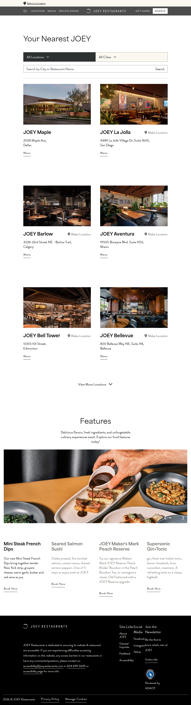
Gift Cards (143, 11)
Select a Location (36, 3)
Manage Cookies (76, 699)
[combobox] (59, 57)
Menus (52, 11)
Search (160, 69)
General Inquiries (124, 645)
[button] (25, 11)
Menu (27, 153)
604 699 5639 (76, 666)
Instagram (139, 645)
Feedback (124, 653)
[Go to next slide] (183, 518)
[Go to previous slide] (165, 518)
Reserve (160, 11)
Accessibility (126, 660)
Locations (38, 11)
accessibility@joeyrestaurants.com (43, 666)
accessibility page (33, 671)
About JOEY (123, 635)
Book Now (10, 588)
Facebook (139, 639)
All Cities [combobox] (105, 56)
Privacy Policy (50, 699)
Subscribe (151, 659)
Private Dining (69, 11)
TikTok (137, 652)
